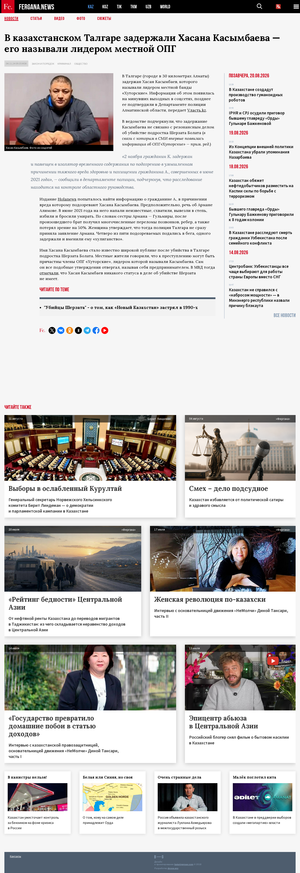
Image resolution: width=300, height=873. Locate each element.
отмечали (49, 272)
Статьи (36, 18)
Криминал (64, 63)
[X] (52, 330)
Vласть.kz (196, 110)
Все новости (285, 315)
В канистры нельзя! (27, 777)
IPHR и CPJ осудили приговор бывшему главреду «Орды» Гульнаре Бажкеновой (257, 118)
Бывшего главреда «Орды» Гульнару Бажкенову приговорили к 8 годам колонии (261, 214)
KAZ (91, 6)
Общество (81, 63)
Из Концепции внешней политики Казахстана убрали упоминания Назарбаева (261, 152)
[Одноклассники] (69, 330)
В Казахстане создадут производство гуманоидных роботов (256, 95)
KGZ (105, 6)
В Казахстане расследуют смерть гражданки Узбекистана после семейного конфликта (260, 238)
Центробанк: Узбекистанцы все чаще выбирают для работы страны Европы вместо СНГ (259, 271)
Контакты (15, 856)
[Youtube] (104, 330)
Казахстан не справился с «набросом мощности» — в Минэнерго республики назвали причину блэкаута (259, 297)
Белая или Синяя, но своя (108, 777)
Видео (59, 18)
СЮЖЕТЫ (104, 18)
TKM (133, 6)
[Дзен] (78, 330)
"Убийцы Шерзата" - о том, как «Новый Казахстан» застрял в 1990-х (121, 307)
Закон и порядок (43, 63)
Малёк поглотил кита (254, 777)
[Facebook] (95, 330)
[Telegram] (87, 330)
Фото (81, 18)
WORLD (165, 6)
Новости (11, 18)
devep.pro (173, 868)
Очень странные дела (179, 777)
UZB (148, 6)
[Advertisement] (150, 372)
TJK (119, 6)
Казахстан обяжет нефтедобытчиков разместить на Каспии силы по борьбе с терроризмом (261, 188)
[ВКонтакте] (60, 330)
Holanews (67, 199)
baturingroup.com (183, 864)
